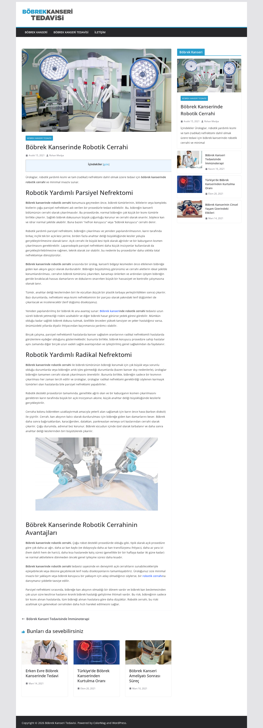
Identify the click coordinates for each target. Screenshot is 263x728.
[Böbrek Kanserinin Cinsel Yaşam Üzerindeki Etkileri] (189, 211)
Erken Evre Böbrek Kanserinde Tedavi (42, 673)
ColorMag (99, 723)
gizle (106, 164)
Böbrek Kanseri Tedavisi (71, 32)
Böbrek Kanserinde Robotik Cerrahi (202, 110)
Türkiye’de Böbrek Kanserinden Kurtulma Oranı (93, 675)
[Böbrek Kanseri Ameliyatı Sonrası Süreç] (148, 643)
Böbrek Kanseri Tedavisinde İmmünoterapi (57, 619)
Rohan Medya (56, 155)
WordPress (119, 723)
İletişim (100, 32)
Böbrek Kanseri (36, 32)
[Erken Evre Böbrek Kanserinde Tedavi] (45, 643)
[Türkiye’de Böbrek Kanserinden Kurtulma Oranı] (97, 643)
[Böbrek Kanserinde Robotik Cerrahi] (209, 75)
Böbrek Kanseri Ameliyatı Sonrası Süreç (144, 675)
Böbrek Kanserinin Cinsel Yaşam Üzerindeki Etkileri (221, 209)
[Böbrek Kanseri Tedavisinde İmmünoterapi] (189, 162)
